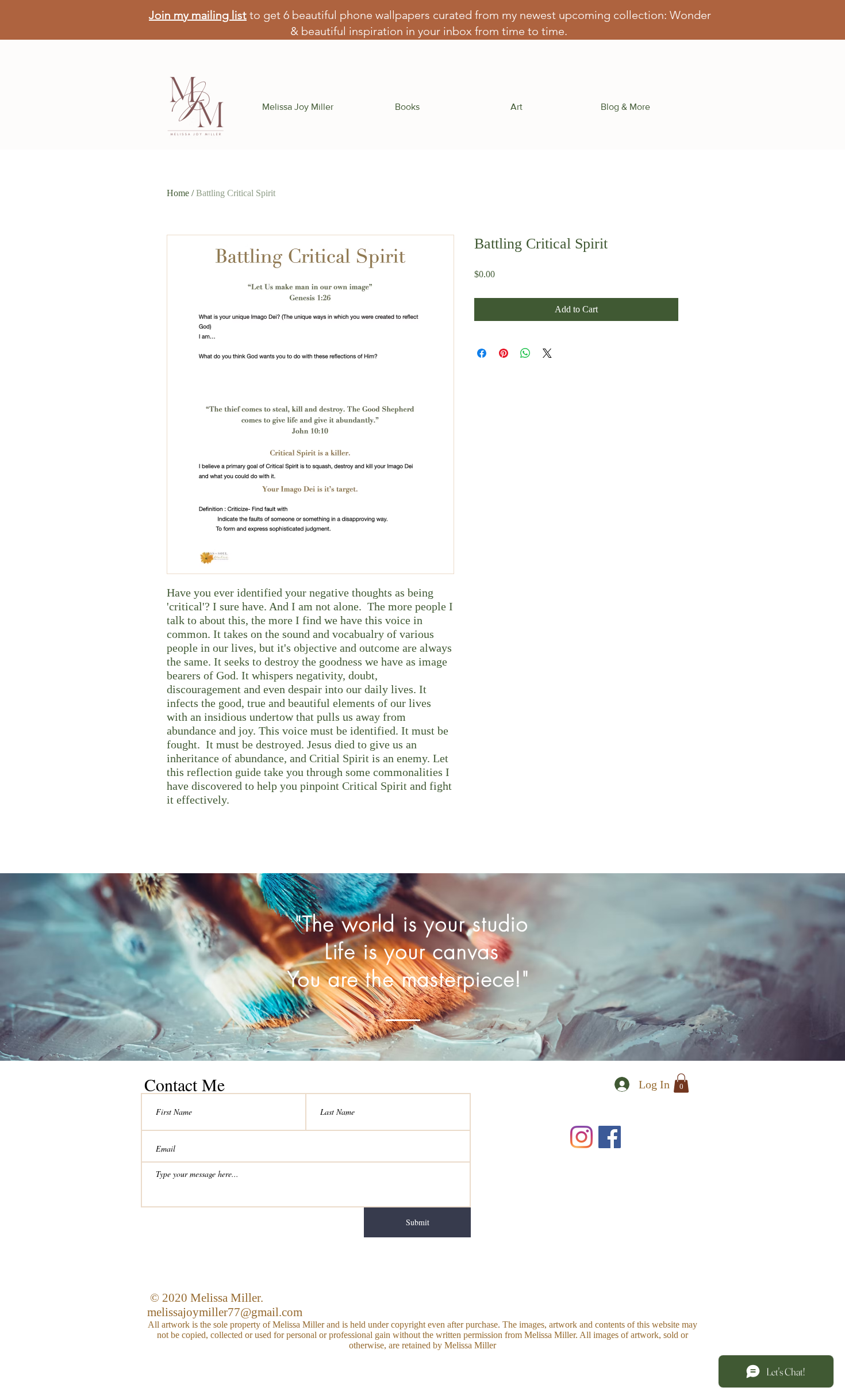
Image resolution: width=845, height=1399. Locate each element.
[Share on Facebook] (482, 353)
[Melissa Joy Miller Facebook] (609, 1137)
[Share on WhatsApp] (525, 353)
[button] (407, 106)
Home (178, 193)
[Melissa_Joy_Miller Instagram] (581, 1137)
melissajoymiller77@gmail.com (224, 1312)
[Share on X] (547, 353)
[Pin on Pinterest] (503, 353)
